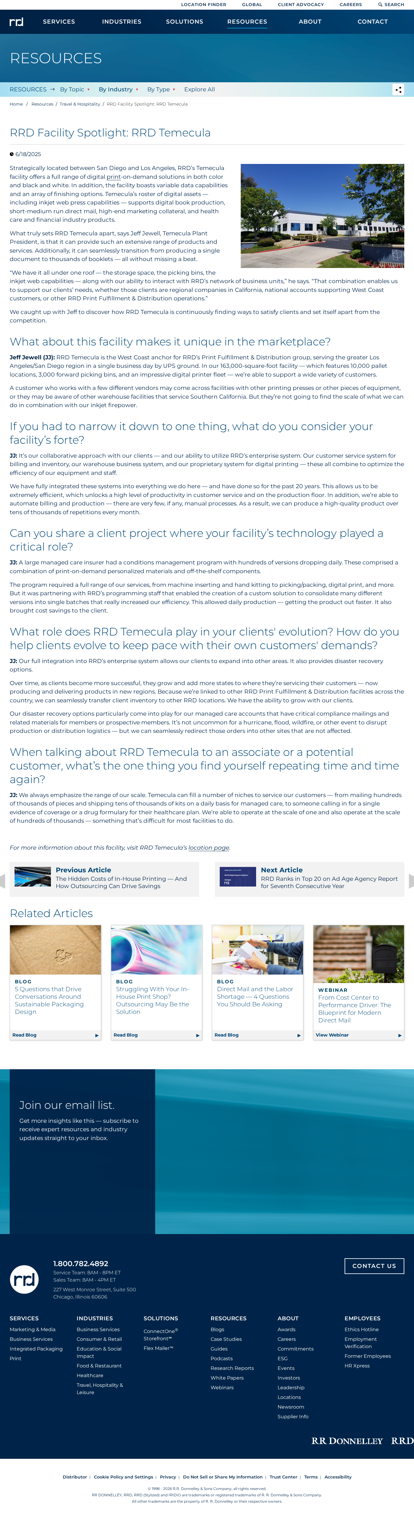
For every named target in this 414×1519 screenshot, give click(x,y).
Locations (289, 1397)
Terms (311, 1477)
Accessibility (338, 1477)
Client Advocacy (301, 4)
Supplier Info (293, 1416)
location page (209, 847)
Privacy (168, 1477)
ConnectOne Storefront (161, 1334)
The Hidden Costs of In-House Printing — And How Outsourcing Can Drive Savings (121, 878)
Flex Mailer (158, 1348)
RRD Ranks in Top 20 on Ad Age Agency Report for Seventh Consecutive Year (329, 878)
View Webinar (360, 1035)
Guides (219, 1349)
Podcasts (222, 1358)
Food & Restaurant (99, 1366)
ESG (283, 1358)
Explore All (199, 89)
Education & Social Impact (99, 1352)
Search (394, 4)
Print (16, 1358)
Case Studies (226, 1339)
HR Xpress (357, 1366)
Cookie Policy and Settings (123, 1477)
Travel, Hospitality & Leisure (100, 1388)
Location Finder (203, 4)
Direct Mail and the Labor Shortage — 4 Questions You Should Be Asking (255, 996)
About (288, 1319)
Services (24, 1319)
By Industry (116, 89)
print (114, 176)
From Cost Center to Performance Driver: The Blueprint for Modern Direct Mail (354, 1009)
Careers (351, 4)
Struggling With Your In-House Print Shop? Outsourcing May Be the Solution (152, 1000)
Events (286, 1368)
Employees (363, 1319)
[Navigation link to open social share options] (398, 90)
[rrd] (16, 21)
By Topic (72, 89)
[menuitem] (59, 25)
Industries (95, 1319)
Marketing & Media (32, 1329)
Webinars (222, 1387)
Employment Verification (361, 1342)
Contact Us (374, 1266)
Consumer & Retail (99, 1339)
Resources (28, 89)
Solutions (161, 1319)
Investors (289, 1378)
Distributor (75, 1477)
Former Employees (368, 1356)
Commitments (296, 1349)
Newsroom (291, 1407)
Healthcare (90, 1375)
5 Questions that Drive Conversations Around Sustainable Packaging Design (49, 1000)
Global (252, 4)
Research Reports (232, 1368)
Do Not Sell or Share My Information (223, 1477)
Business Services (31, 1339)
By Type (158, 89)
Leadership (291, 1387)
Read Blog (56, 1035)
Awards (286, 1329)
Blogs (217, 1329)
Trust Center (283, 1477)
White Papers (227, 1378)
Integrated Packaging (36, 1349)
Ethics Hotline (362, 1329)
